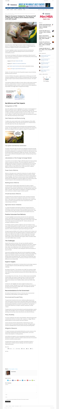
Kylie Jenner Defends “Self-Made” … (45, 66)
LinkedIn (25, 380)
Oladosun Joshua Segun (45, 56)
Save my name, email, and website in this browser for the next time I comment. (18, 399)
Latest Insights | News (10, 13)
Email (34, 380)
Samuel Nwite (10, 20)
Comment (6, 384)
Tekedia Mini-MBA (19, 60)
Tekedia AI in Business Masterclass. (19, 63)
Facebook (15, 380)
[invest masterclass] (15, 100)
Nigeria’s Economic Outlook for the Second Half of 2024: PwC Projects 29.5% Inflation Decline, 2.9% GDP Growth (20, 17)
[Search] (52, 0)
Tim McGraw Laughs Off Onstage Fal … (46, 55)
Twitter (10, 380)
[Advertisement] (21, 361)
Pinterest (29, 380)
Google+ (20, 380)
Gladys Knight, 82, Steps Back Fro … (45, 62)
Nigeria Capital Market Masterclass (19, 68)
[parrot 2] (14, 143)
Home (6, 13)
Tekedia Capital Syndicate (14, 66)
